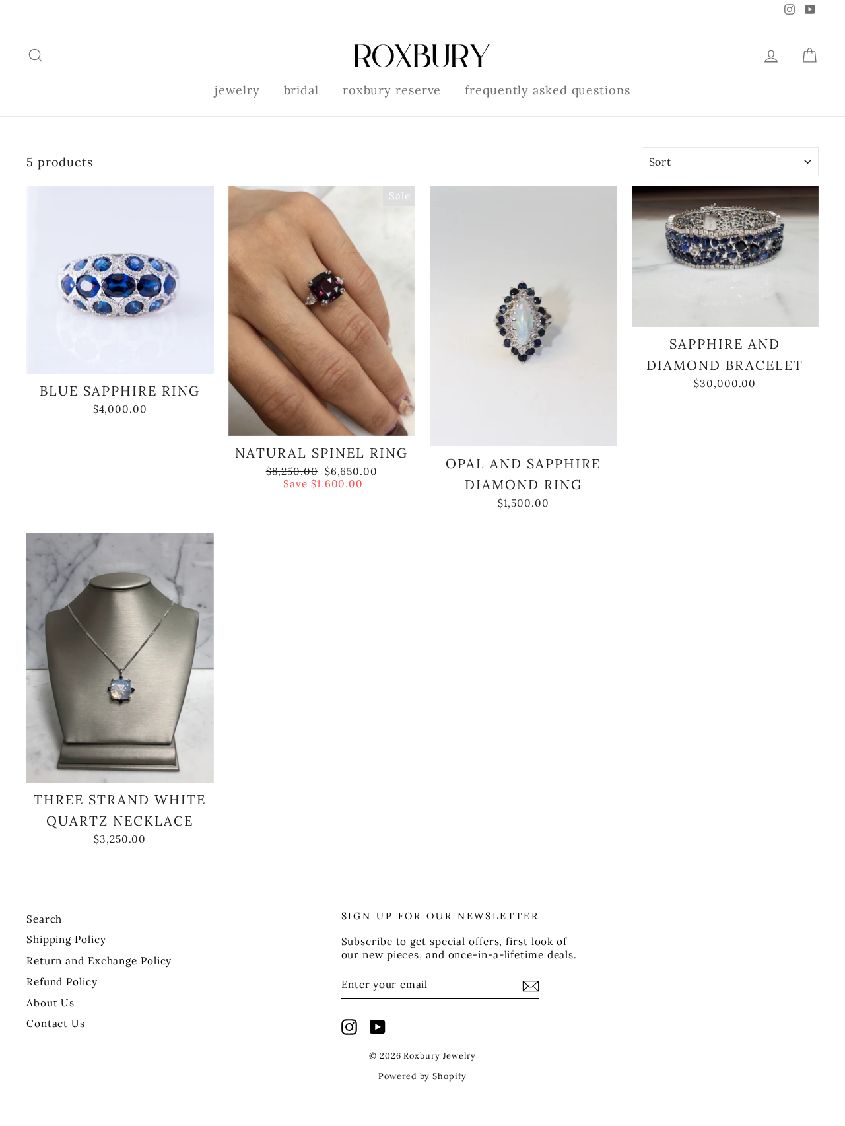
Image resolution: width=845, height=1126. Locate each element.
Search (44, 919)
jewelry (237, 90)
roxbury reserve (392, 90)
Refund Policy (62, 981)
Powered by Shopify (422, 1076)
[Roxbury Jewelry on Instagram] (349, 1027)
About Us (50, 1003)
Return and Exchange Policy (99, 960)
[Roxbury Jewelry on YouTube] (378, 1027)
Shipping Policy (66, 939)
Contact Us (55, 1023)
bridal (301, 90)
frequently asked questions (547, 90)
